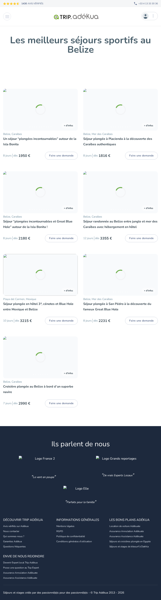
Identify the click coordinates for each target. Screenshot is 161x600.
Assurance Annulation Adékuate (126, 531)
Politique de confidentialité (70, 536)
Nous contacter (11, 531)
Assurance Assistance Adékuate (126, 536)
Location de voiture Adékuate (124, 526)
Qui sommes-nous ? (13, 536)
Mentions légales (65, 526)
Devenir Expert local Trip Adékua (20, 562)
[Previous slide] (8, 110)
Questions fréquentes (14, 546)
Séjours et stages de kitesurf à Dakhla (129, 546)
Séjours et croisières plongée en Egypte (130, 541)
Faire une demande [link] (61, 155)
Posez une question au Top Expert (21, 567)
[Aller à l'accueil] (76, 16)
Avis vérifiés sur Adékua (15, 526)
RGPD (59, 531)
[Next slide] (73, 110)
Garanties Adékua (12, 541)
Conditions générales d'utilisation (74, 541)
